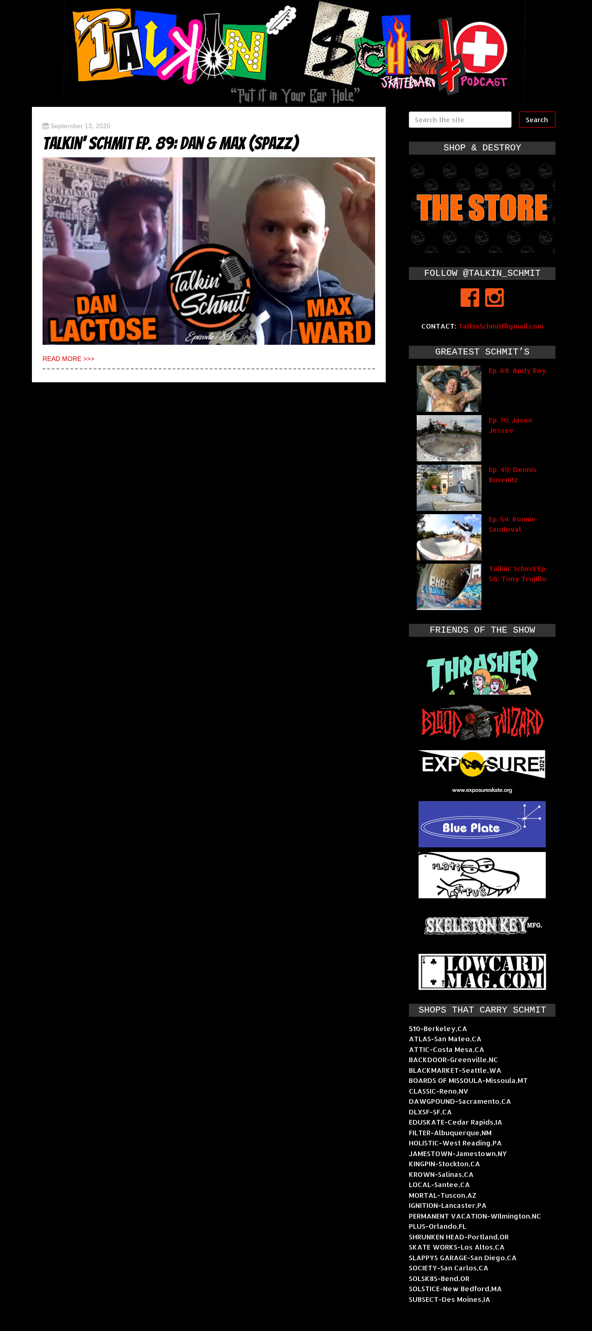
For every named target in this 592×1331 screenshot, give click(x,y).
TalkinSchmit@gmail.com (500, 326)
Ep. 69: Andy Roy (517, 370)
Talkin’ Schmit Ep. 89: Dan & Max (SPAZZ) (170, 143)
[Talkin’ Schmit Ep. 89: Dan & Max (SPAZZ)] (209, 251)
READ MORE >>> (68, 358)
